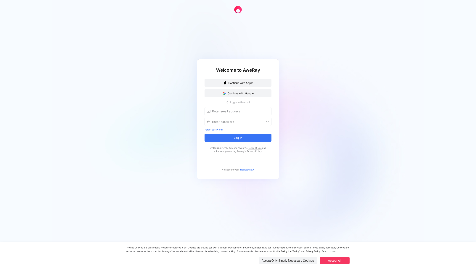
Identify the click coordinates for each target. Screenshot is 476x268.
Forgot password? (214, 129)
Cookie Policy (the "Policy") (286, 251)
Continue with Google (241, 93)
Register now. (247, 169)
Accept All (334, 260)
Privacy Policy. (254, 151)
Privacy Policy (313, 251)
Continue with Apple (240, 82)
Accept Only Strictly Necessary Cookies (288, 260)
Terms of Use (255, 147)
